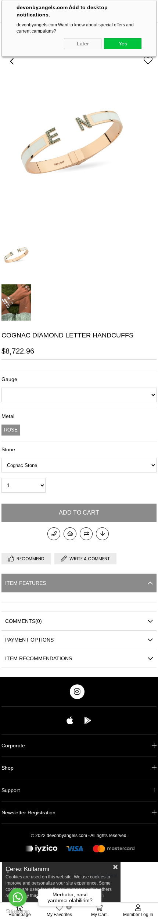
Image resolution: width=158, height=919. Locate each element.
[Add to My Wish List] (70, 533)
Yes (123, 43)
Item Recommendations (38, 658)
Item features (25, 583)
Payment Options (29, 640)
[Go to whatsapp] (17, 897)
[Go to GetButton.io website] (17, 911)
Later (83, 43)
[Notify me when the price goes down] (102, 533)
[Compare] (86, 533)
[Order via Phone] (53, 533)
